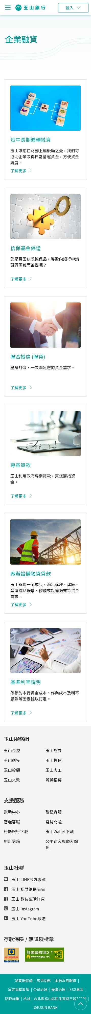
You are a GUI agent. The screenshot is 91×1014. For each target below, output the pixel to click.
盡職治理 (58, 989)
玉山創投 (12, 760)
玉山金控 (12, 750)
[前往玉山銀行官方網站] (30, 8)
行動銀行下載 (16, 831)
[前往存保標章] (11, 961)
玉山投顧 (12, 770)
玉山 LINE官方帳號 (28, 879)
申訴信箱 (12, 841)
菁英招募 (54, 780)
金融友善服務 (65, 980)
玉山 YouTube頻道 (28, 918)
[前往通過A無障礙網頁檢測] (31, 955)
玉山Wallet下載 (60, 831)
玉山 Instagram (24, 909)
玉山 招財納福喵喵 (27, 889)
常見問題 (54, 822)
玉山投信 (54, 760)
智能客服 (12, 822)
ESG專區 (76, 989)
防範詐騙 (12, 998)
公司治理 (40, 989)
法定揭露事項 (18, 989)
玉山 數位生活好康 (27, 899)
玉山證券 (54, 750)
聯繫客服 (54, 812)
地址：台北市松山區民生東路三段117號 (54, 998)
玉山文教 (12, 780)
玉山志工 (54, 770)
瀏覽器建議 (24, 980)
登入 (69, 8)
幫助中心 (12, 812)
